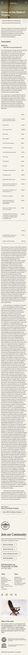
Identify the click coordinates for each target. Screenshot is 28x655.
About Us (3, 577)
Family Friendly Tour (19, 584)
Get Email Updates (8, 558)
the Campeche (7, 625)
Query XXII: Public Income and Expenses (11, 20)
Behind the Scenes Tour (19, 578)
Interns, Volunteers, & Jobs (10, 553)
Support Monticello (8, 549)
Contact (3, 583)
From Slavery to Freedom (20, 583)
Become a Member (8, 544)
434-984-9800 (6, 568)
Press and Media (5, 584)
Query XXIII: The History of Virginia (12, 512)
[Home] (14, 2)
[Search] (5, 3)
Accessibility (4, 589)
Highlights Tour (17, 577)
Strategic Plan (4, 578)
